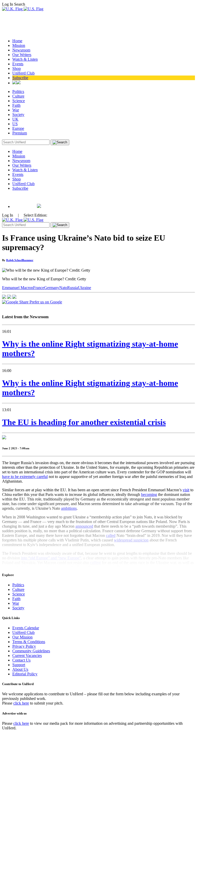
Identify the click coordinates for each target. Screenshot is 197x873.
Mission (18, 45)
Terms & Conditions (28, 642)
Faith (16, 105)
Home (17, 41)
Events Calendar (25, 628)
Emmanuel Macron (17, 287)
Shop (16, 68)
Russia (72, 287)
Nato (63, 287)
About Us (20, 669)
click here (21, 703)
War (15, 110)
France (38, 287)
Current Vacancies (27, 655)
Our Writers (21, 54)
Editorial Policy (24, 674)
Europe (18, 128)
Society (18, 114)
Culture (18, 96)
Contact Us (21, 660)
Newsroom (21, 50)
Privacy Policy (24, 646)
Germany (51, 287)
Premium (19, 133)
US (15, 124)
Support (18, 665)
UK (15, 119)
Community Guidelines (31, 651)
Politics (18, 91)
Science (18, 101)
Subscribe (20, 78)
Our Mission (22, 637)
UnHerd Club (23, 73)
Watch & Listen (25, 59)
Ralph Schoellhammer (19, 260)
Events (17, 64)
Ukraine (84, 287)
